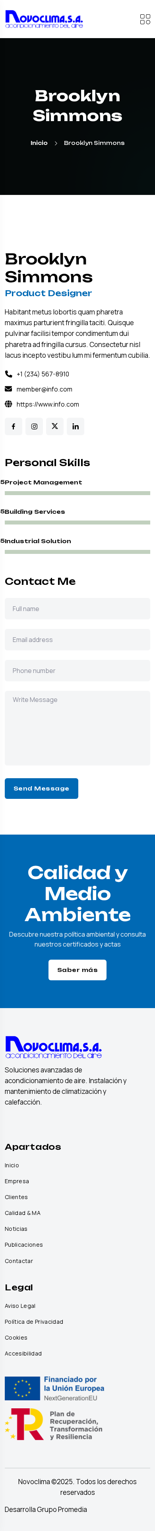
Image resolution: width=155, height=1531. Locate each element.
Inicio (39, 143)
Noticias (16, 1228)
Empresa (17, 1181)
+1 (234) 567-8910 (43, 374)
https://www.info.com (48, 404)
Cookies (16, 1337)
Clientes (16, 1197)
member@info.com (44, 389)
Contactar (19, 1261)
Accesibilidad (23, 1353)
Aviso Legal (20, 1305)
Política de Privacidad (34, 1321)
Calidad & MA (23, 1213)
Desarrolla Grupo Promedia (46, 1509)
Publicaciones (24, 1244)
